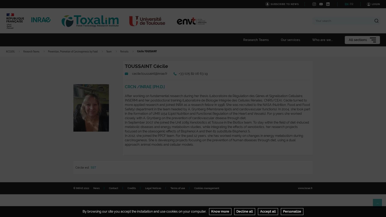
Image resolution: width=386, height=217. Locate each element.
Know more (220, 211)
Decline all (244, 211)
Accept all (268, 211)
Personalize (292, 211)
